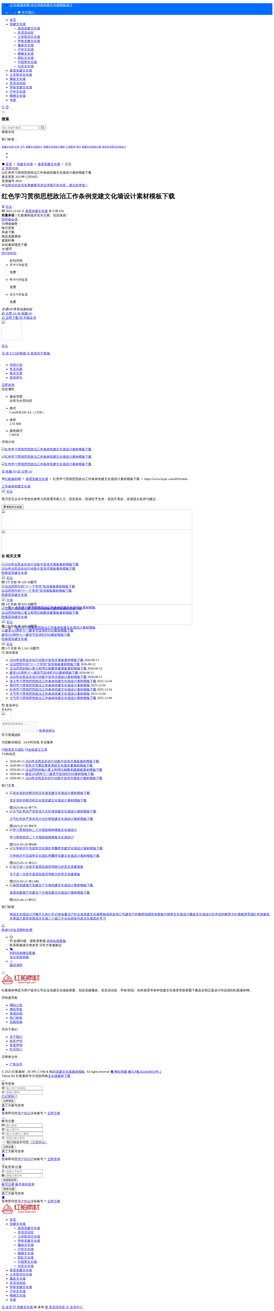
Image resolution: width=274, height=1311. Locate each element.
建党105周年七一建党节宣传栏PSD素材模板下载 (36, 634)
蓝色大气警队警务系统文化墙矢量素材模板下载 (59, 765)
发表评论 (16, 377)
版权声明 (16, 1041)
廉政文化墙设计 (200, 914)
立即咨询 (8, 385)
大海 (9, 600)
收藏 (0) (26, 313)
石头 (9, 207)
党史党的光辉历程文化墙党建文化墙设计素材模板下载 (48, 800)
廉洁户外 (70, 914)
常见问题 (16, 369)
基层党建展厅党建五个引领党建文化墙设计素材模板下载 (50, 892)
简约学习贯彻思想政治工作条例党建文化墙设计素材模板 (50, 685)
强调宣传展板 (154, 914)
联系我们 (16, 1049)
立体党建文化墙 (88, 914)
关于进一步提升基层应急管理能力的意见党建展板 (45, 874)
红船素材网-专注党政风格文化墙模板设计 (42, 5)
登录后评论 (47, 730)
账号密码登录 (25, 1184)
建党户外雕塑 (134, 914)
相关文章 (16, 373)
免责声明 (16, 1045)
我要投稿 (11, 168)
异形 (29, 918)
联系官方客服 (40, 353)
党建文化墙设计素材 (54, 146)
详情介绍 (16, 365)
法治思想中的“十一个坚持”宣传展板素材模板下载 (37, 590)
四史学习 (99, 918)
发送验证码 (9, 1179)
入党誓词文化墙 (29, 36)
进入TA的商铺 (16, 353)
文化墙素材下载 (59, 1076)
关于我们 (16, 1036)
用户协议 (24, 1113)
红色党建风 (262, 914)
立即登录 (8, 1100)
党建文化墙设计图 (91, 146)
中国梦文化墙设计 (176, 914)
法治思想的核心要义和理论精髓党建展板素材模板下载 (40, 612)
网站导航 (16, 1009)
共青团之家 (18, 918)
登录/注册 (8, 1188)
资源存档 (16, 1013)
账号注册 (8, 1184)
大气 (22, 146)
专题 (13, 100)
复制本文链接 (14, 507)
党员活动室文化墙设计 (114, 146)
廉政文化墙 (26, 45)
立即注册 (53, 1113)
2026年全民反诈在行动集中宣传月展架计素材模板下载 (48, 677)
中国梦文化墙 (27, 62)
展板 (240, 914)
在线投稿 (16, 1022)
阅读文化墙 (40, 918)
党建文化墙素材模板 (70, 1071)
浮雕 (35, 914)
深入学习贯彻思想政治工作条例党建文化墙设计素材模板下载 (53, 681)
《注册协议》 (38, 1142)
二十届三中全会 (59, 918)
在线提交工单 (37, 749)
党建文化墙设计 (34, 146)
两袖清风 (105, 914)
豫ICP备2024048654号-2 (144, 1071)
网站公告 (16, 1005)
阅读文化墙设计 (21, 914)
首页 (13, 20)
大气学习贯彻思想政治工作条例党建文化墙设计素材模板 (50, 693)
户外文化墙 (26, 49)
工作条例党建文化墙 (16, 486)
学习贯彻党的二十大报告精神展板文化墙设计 (42, 837)
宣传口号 (118, 914)
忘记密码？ (10, 1096)
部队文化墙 (26, 58)
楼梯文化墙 (26, 53)
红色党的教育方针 (224, 914)
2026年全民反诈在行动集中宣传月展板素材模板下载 (38, 568)
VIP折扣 (10, 253)
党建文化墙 (18, 24)
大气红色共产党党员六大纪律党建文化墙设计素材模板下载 (51, 819)
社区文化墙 (26, 66)
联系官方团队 (14, 749)
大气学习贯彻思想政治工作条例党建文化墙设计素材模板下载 (53, 698)
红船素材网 (13, 479)
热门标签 (16, 1017)
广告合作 (16, 1064)
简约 (78, 146)
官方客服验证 (52, 945)
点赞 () (11, 313)
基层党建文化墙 (29, 28)
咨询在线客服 (56, 941)
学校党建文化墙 (29, 41)
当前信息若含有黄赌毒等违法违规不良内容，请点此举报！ (46, 185)
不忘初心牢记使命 (51, 914)
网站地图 (120, 1071)
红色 (16, 146)
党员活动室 (26, 32)
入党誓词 (70, 146)
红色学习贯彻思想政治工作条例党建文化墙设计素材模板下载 (53, 689)
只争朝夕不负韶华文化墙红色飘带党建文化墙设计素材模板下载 (54, 855)
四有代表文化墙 (82, 918)
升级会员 (11, 219)
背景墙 (249, 914)
